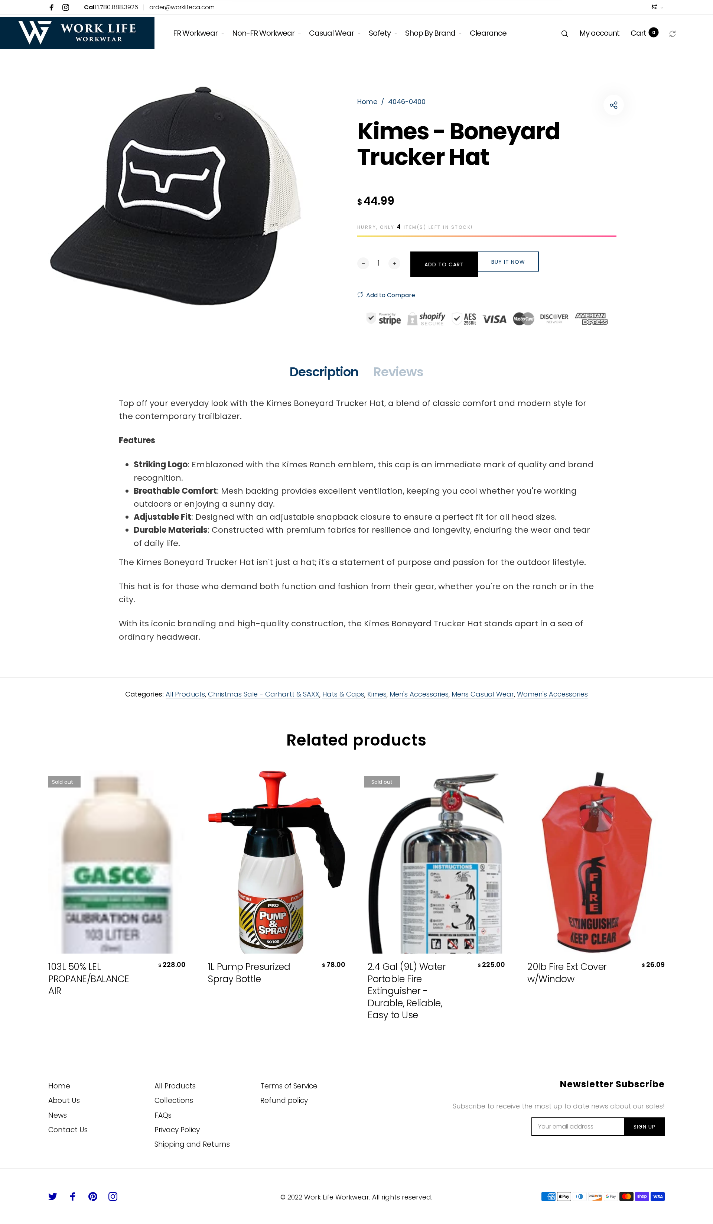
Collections (173, 1100)
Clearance (488, 33)
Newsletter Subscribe (612, 1084)
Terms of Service (289, 1086)
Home (59, 1086)
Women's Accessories (552, 694)
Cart (643, 33)
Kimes (377, 694)
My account (599, 33)
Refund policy (284, 1100)
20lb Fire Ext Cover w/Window (567, 973)
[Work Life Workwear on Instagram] (65, 7)
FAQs (163, 1115)
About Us (64, 1100)
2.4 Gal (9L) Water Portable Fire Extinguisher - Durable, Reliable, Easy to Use (407, 991)
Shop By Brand (430, 33)
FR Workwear (195, 33)
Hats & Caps (343, 694)
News (57, 1115)
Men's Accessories (419, 694)
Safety (380, 33)
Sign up (644, 1126)
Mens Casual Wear (483, 694)
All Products (185, 694)
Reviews (398, 372)
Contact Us (68, 1130)
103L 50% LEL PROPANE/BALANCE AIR (88, 979)
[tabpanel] (176, 200)
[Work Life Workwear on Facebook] (51, 7)
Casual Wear (331, 33)
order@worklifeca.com (182, 7)
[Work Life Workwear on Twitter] (52, 1196)
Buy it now (508, 262)
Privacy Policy (177, 1130)
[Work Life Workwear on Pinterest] (92, 1196)
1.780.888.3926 (111, 7)
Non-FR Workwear (263, 33)
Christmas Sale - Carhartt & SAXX (263, 694)
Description (324, 372)
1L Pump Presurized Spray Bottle (249, 973)
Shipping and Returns (192, 1144)
